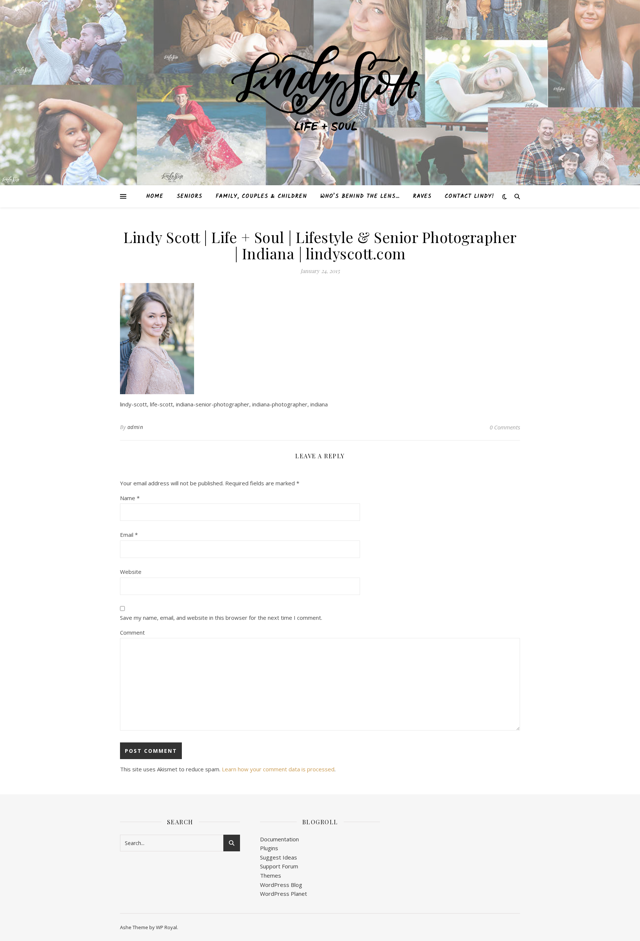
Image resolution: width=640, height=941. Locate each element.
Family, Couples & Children (261, 196)
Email (129, 534)
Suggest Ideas (278, 857)
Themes (270, 875)
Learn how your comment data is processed (278, 769)
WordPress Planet (283, 893)
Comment (132, 632)
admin (135, 426)
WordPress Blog (281, 884)
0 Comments (505, 427)
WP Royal (166, 927)
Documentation (279, 839)
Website (130, 571)
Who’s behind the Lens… (360, 196)
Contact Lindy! (469, 196)
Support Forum (279, 866)
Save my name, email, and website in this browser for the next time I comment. (221, 617)
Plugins (269, 848)
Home (154, 196)
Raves (422, 196)
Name (130, 498)
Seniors (189, 196)
